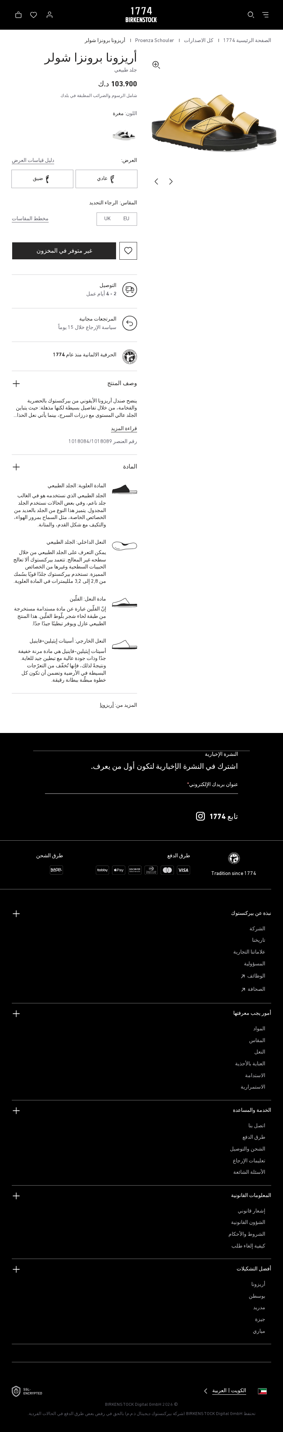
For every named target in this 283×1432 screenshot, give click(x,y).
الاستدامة (255, 1076)
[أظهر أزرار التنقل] (265, 15)
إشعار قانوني (251, 1211)
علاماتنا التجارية (249, 952)
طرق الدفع (253, 1137)
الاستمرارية (253, 1087)
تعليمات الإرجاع (249, 1161)
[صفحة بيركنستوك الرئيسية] (141, 15)
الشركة (257, 929)
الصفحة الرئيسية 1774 (246, 41)
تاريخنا (258, 940)
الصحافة (256, 989)
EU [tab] (126, 219)
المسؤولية (254, 964)
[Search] (251, 14)
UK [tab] (107, 219)
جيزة (260, 1319)
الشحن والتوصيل (247, 1149)
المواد (259, 1029)
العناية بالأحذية (250, 1064)
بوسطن (257, 1296)
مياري (259, 1331)
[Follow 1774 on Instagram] (200, 817)
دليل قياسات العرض (33, 160)
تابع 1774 (223, 817)
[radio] (124, 135)
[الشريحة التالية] (156, 181)
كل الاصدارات (198, 41)
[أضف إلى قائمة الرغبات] (128, 251)
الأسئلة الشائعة (249, 1172)
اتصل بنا (256, 1126)
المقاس (257, 1041)
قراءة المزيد (124, 429)
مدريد (259, 1308)
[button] (213, 122)
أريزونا (107, 705)
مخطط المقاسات (30, 219)
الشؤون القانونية (248, 1222)
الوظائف (256, 976)
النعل (259, 1052)
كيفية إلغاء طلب (248, 1246)
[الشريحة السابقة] (171, 181)
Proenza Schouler (154, 41)
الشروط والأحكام (246, 1234)
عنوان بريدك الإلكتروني (212, 785)
